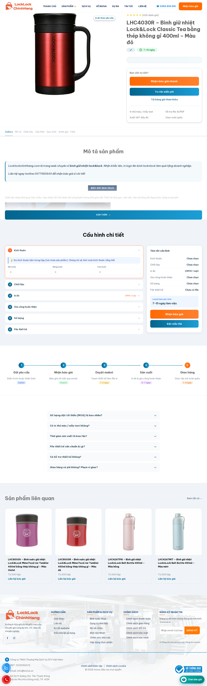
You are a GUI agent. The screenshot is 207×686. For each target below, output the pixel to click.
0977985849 (43, 173)
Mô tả (18, 131)
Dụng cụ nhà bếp (99, 623)
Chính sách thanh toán (138, 618)
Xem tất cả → (194, 498)
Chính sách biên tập (91, 666)
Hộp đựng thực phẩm (101, 642)
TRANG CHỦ (49, 6)
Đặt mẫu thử (174, 323)
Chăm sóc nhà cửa (100, 637)
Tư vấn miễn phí (164, 91)
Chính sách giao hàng (137, 623)
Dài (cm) (12, 267)
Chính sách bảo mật (137, 632)
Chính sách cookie (116, 666)
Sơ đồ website (62, 628)
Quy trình (51, 131)
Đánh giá (63, 131)
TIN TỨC (128, 6)
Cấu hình (39, 131)
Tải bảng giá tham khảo (164, 99)
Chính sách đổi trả (136, 628)
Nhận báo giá (190, 6)
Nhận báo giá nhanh (164, 81)
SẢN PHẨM (67, 6)
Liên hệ (58, 623)
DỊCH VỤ (86, 6)
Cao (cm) (101, 267)
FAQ (72, 131)
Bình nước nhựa (98, 618)
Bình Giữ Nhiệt (97, 632)
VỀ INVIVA (101, 6)
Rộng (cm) (57, 267)
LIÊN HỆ (142, 6)
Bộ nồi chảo (96, 628)
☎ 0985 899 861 (166, 6)
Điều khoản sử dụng (64, 632)
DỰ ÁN (115, 6)
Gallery (9, 131)
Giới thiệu (59, 618)
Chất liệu (28, 131)
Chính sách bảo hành (137, 637)
